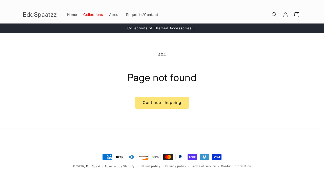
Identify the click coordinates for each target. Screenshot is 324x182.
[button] (274, 14)
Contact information (236, 166)
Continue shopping (162, 102)
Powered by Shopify (120, 166)
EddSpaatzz (95, 166)
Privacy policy (175, 166)
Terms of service (203, 166)
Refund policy (150, 166)
